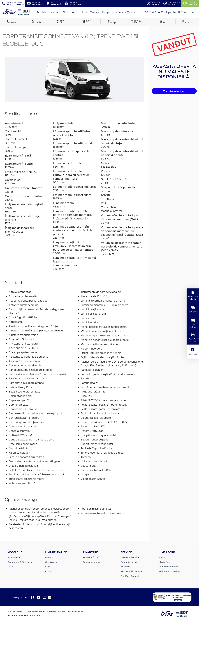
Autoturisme (13, 557)
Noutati (162, 557)
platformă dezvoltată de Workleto (24, 615)
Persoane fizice (91, 557)
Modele (41, 12)
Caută (152, 12)
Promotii (54, 12)
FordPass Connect (130, 576)
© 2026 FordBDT (15, 611)
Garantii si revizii (129, 562)
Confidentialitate (56, 611)
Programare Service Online (118, 12)
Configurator (168, 12)
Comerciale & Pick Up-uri (20, 562)
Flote (10, 566)
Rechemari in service (131, 571)
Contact (49, 571)
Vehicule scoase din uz (169, 571)
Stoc (66, 12)
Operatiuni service (130, 557)
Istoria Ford (164, 562)
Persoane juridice (92, 562)
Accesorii (125, 566)
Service (94, 12)
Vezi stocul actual (174, 91)
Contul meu (187, 12)
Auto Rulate (79, 12)
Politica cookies (75, 611)
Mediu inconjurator (168, 566)
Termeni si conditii (35, 611)
